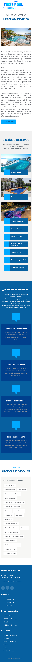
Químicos (6, 648)
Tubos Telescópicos (11, 528)
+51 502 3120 (8, 605)
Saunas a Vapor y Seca (18, 267)
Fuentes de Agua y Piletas (19, 260)
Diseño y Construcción (10, 635)
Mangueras (8, 519)
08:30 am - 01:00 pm (10, 625)
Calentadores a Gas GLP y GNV (14, 502)
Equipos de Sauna (10, 553)
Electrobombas (9, 485)
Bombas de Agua (8, 651)
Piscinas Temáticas (17, 221)
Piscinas (6, 639)
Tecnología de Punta (16, 437)
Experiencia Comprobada (16, 329)
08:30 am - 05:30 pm (10, 619)
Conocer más (9, 121)
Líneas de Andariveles (11, 532)
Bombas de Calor (10, 498)
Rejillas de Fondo (10, 549)
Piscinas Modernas (17, 229)
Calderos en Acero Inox (12, 545)
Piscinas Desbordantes (18, 197)
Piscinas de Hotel (16, 236)
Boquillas (8, 511)
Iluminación (22, 489)
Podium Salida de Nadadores (14, 536)
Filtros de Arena (10, 489)
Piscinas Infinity (16, 172)
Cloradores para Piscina (12, 494)
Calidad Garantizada (16, 365)
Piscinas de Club (16, 252)
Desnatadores (19, 511)
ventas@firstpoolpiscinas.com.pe (13, 582)
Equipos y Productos (9, 642)
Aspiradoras (8, 515)
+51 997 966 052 (9, 602)
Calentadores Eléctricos (12, 506)
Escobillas (19, 515)
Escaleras (24, 528)
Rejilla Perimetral (10, 540)
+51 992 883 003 (9, 599)
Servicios (6, 645)
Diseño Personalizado (16, 401)
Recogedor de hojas (11, 523)
